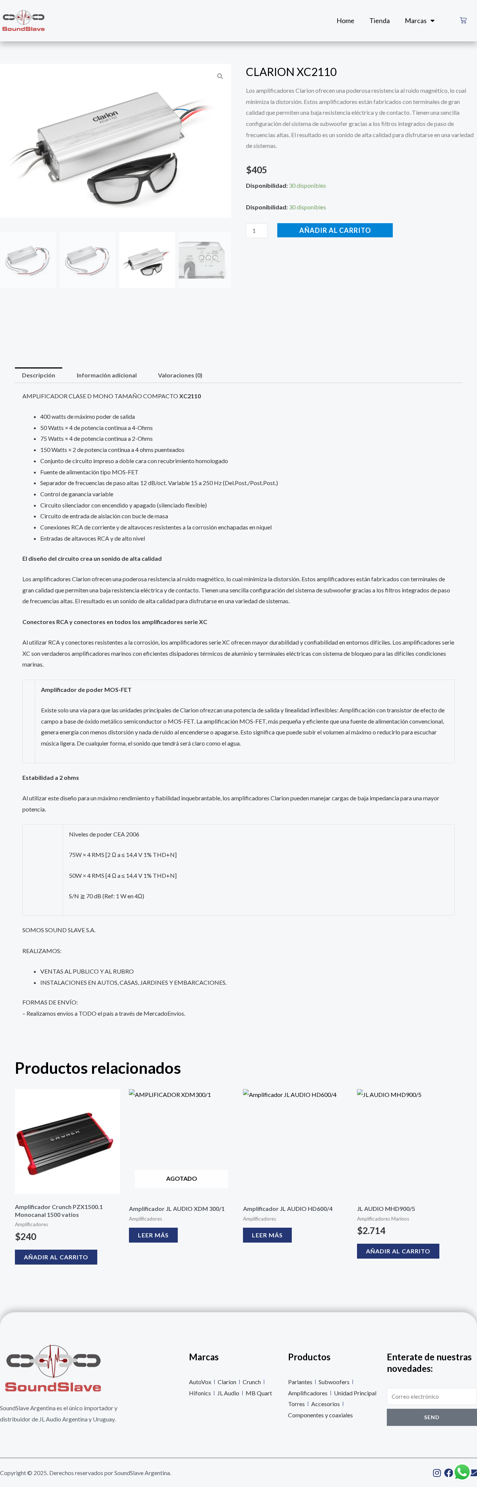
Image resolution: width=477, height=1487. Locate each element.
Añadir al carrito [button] (56, 1256)
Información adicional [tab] (107, 375)
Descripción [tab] (38, 375)
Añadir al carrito (335, 230)
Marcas (416, 20)
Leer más (153, 1234)
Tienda (379, 20)
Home (345, 20)
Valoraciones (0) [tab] (180, 375)
